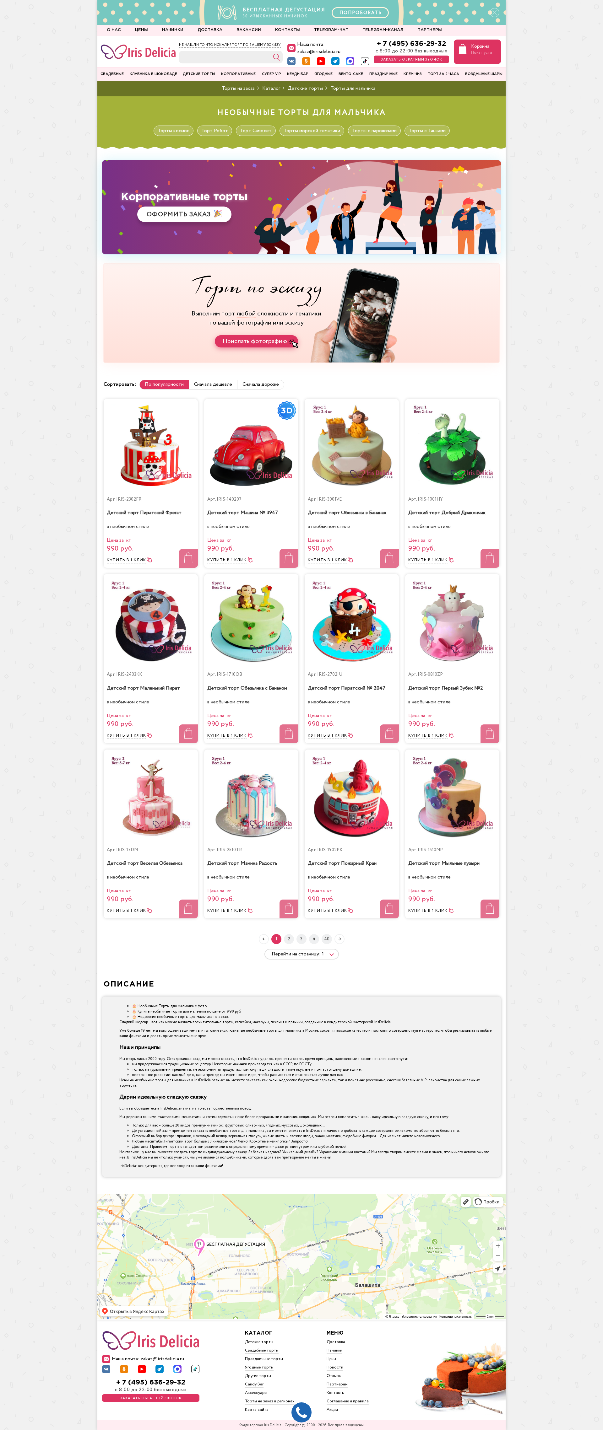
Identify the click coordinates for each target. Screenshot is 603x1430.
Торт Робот (214, 130)
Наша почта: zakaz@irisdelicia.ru (318, 48)
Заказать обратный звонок (411, 59)
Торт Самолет (256, 130)
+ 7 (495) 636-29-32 (411, 44)
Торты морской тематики (312, 130)
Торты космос (173, 130)
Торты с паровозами (374, 130)
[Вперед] (339, 939)
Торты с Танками (427, 130)
